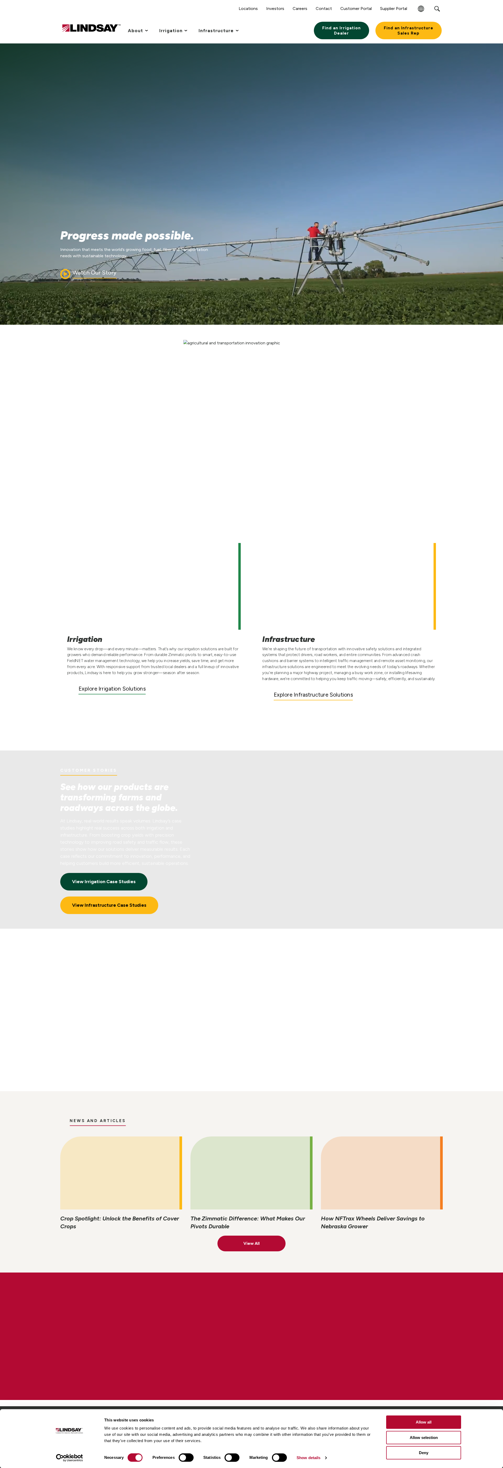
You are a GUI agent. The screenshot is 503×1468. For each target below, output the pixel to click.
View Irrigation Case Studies (104, 881)
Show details (308, 1457)
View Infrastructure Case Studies (109, 905)
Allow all (423, 1422)
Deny (423, 1452)
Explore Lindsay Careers (108, 1355)
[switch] (186, 1457)
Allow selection (424, 1437)
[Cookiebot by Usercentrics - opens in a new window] (69, 1458)
